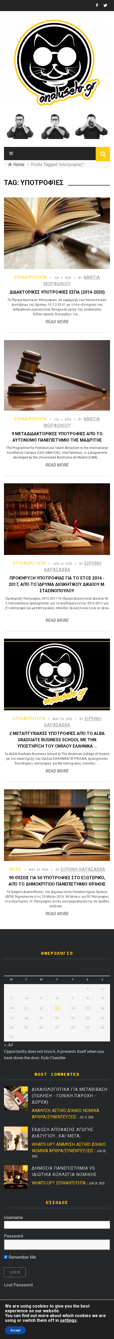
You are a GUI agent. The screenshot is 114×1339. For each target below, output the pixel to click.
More (15, 869)
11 (24, 1129)
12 (24, 1088)
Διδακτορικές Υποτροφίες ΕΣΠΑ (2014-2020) (57, 292)
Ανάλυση (41, 1110)
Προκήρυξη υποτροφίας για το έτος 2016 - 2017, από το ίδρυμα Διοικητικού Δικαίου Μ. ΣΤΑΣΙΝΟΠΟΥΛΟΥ (57, 584)
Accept (15, 1330)
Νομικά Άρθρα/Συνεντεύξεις (63, 1150)
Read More (57, 321)
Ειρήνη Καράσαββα (83, 869)
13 (57, 1008)
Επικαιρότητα (30, 277)
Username (13, 1217)
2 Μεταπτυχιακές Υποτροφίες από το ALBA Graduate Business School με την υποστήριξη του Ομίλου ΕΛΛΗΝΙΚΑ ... (57, 740)
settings (68, 1320)
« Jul (8, 1044)
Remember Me (21, 1257)
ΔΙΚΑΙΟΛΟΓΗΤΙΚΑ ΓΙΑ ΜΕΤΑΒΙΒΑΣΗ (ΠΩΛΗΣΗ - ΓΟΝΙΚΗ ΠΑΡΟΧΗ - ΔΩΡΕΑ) (69, 1096)
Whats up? (43, 1144)
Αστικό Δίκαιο (66, 1110)
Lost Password (18, 1284)
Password (13, 1236)
